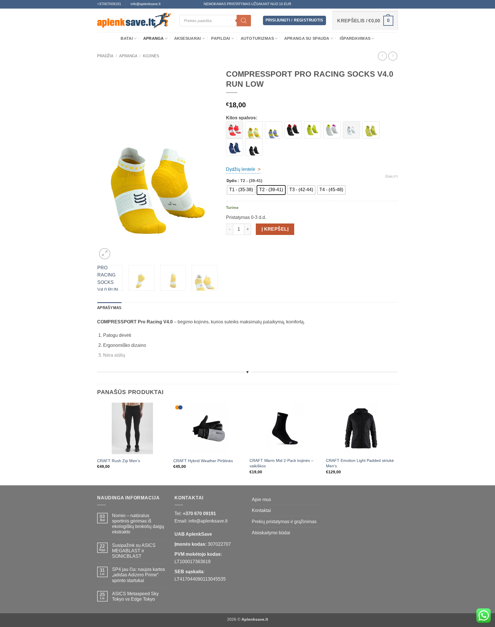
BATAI (127, 38)
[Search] (244, 20)
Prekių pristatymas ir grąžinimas (284, 521)
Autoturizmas (257, 38)
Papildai (220, 38)
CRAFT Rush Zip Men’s (118, 460)
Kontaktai (261, 510)
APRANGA (153, 38)
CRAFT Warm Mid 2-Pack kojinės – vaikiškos (281, 463)
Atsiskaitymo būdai (271, 532)
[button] (294, 20)
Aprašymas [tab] (109, 308)
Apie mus (261, 499)
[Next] (208, 163)
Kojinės (151, 56)
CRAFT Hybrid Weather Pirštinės (203, 460)
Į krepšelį (275, 229)
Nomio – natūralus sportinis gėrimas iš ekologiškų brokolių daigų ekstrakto (138, 524)
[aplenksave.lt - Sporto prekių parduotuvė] (134, 21)
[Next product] (382, 56)
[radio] (241, 190)
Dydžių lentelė (243, 169)
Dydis (232, 181)
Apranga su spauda (306, 38)
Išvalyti (391, 176)
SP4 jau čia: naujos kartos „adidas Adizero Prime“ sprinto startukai (138, 575)
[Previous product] (392, 56)
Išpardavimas (355, 38)
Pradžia (105, 56)
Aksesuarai (187, 38)
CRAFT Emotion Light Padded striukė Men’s (360, 463)
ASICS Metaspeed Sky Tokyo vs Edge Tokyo (135, 596)
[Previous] (107, 163)
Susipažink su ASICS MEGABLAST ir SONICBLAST (134, 551)
